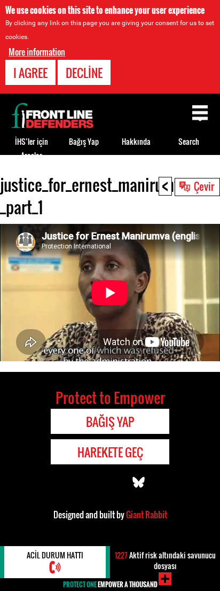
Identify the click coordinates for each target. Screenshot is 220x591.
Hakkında (136, 141)
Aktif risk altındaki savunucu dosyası (165, 560)
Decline (84, 72)
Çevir (204, 185)
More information (37, 51)
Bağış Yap (84, 141)
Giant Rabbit (146, 514)
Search (188, 141)
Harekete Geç (110, 452)
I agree (30, 72)
